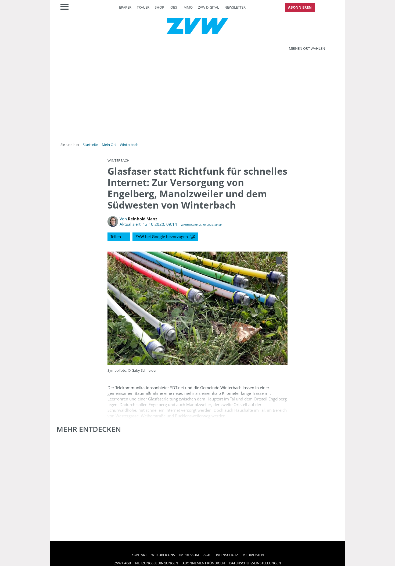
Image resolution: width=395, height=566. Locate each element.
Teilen (115, 236)
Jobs (173, 7)
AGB (206, 554)
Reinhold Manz (142, 218)
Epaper (125, 7)
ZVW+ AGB (122, 563)
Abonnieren (300, 7)
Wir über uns (163, 554)
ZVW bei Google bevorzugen (161, 236)
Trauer (143, 7)
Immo (187, 7)
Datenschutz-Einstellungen (255, 563)
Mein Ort (109, 144)
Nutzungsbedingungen (156, 563)
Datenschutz (226, 554)
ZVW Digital (208, 7)
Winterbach (129, 144)
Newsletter (235, 7)
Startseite (90, 144)
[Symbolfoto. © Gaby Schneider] (279, 260)
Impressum (189, 554)
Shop (159, 7)
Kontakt (139, 554)
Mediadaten (253, 554)
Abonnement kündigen (203, 563)
